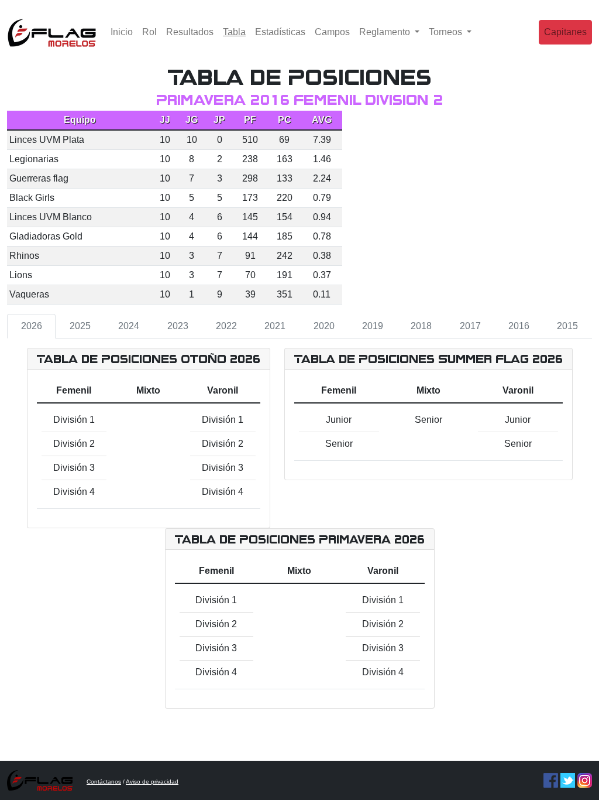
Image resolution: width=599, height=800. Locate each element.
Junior (339, 420)
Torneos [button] (446, 32)
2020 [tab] (324, 326)
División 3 (74, 468)
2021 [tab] (274, 326)
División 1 (74, 420)
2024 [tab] (128, 326)
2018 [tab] (421, 326)
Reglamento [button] (385, 32)
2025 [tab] (80, 326)
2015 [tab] (567, 326)
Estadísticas (280, 32)
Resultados (190, 32)
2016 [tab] (518, 326)
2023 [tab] (177, 326)
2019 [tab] (372, 326)
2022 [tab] (226, 326)
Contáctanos (104, 781)
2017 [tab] (470, 326)
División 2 (74, 444)
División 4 (74, 492)
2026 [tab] (31, 326)
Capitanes (565, 32)
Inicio (122, 32)
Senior (339, 444)
